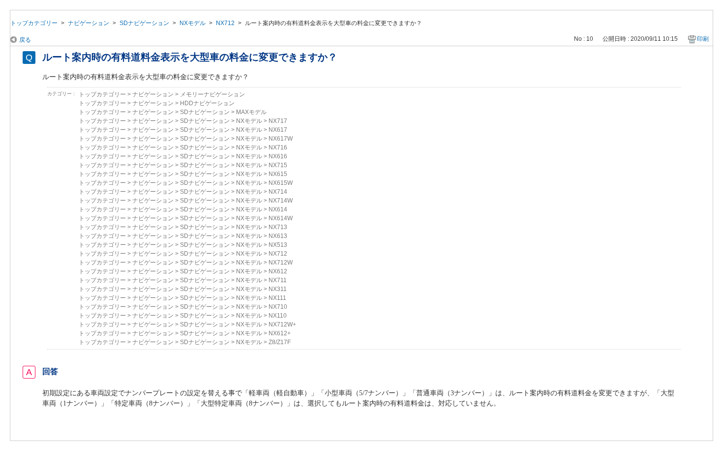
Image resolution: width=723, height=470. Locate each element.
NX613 (278, 236)
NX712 (225, 23)
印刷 (703, 38)
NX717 (278, 121)
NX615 (278, 174)
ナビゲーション (88, 23)
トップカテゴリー (34, 23)
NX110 (278, 315)
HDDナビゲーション (207, 103)
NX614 (278, 209)
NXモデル (193, 23)
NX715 (278, 165)
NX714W (281, 200)
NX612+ (280, 333)
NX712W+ (282, 324)
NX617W (281, 138)
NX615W (281, 182)
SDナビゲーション (144, 23)
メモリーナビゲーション (212, 94)
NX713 (278, 227)
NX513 (278, 244)
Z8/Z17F (280, 342)
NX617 (278, 129)
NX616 (278, 156)
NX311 (278, 289)
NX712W (281, 262)
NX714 (278, 191)
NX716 (278, 147)
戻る (25, 39)
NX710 (278, 306)
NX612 (278, 271)
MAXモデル (251, 112)
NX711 (278, 280)
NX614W (281, 218)
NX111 (277, 297)
